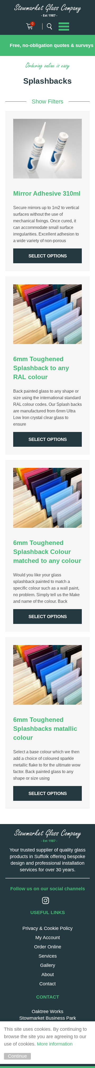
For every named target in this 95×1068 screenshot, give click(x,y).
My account (47, 937)
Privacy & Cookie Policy (47, 928)
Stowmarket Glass (47, 10)
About (47, 974)
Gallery (47, 965)
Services (48, 956)
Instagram (45, 900)
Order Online (47, 946)
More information (55, 1044)
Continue (17, 1056)
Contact (47, 983)
